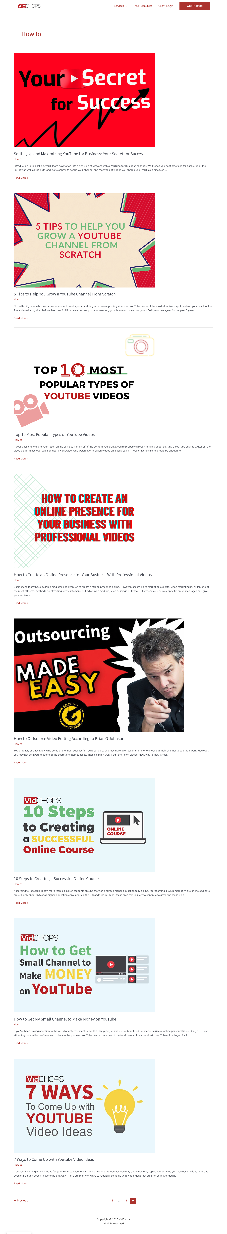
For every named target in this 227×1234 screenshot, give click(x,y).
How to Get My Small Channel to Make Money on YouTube (65, 1019)
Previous (21, 1200)
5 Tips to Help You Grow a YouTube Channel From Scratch (65, 294)
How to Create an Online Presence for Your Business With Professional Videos (83, 574)
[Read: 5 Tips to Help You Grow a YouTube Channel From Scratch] (84, 240)
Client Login (165, 6)
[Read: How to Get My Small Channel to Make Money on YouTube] (84, 965)
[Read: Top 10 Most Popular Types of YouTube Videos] (84, 380)
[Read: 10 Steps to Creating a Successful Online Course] (84, 824)
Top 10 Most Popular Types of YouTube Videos (54, 434)
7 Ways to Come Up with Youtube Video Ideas (54, 1159)
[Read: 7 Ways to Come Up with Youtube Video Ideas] (84, 1105)
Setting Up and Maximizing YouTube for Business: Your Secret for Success (79, 153)
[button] (125, 6)
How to (18, 159)
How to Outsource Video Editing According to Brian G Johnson (69, 738)
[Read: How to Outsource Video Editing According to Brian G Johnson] (99, 675)
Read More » (21, 178)
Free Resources (142, 6)
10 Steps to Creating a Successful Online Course (56, 878)
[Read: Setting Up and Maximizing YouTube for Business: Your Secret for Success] (84, 99)
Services (119, 6)
